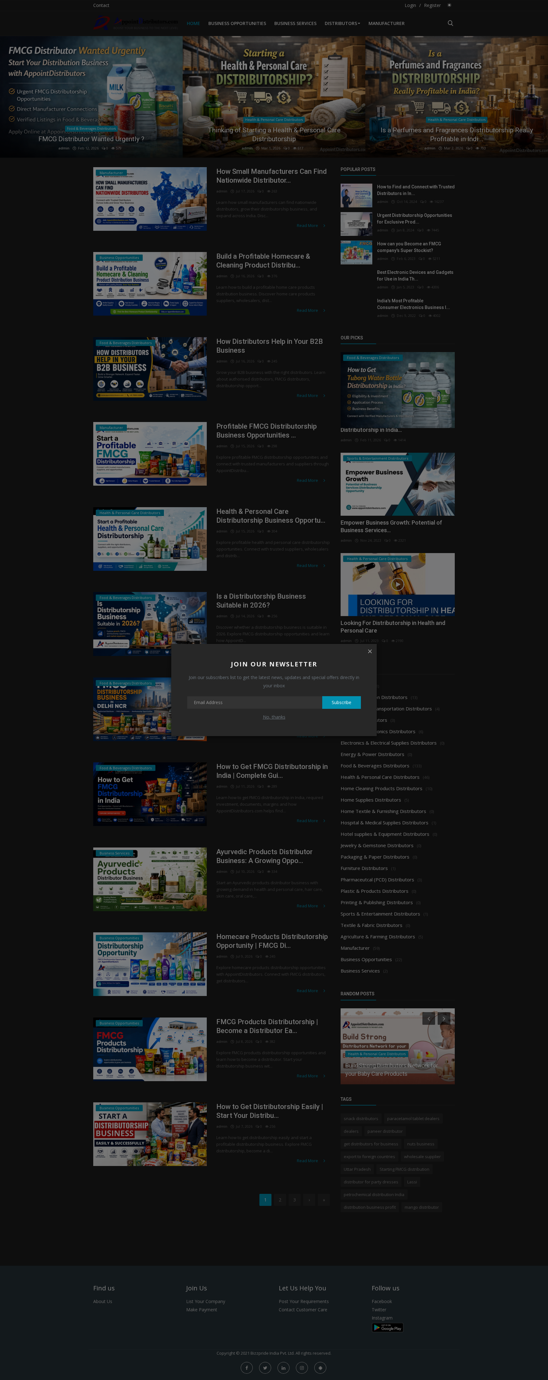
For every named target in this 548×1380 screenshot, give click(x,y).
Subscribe (341, 702)
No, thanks (274, 717)
